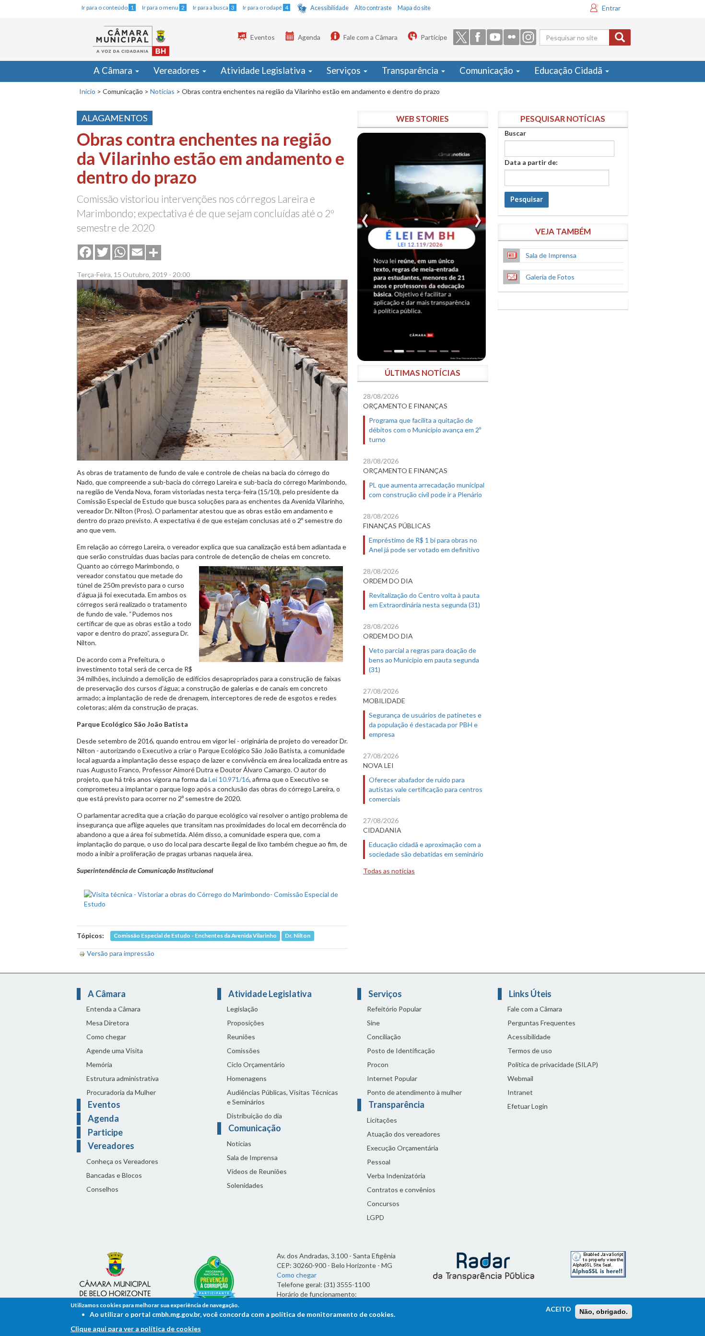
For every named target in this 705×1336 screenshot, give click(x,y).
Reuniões (241, 1037)
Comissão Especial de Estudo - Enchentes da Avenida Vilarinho (195, 936)
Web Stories (422, 119)
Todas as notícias (389, 871)
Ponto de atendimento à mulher (414, 1092)
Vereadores (177, 70)
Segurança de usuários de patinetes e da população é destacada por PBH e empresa (425, 724)
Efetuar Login (527, 1106)
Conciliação (384, 1037)
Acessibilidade (329, 8)
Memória (99, 1064)
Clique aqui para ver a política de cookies (135, 1328)
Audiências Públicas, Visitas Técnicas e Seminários (282, 1097)
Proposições (245, 1023)
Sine (373, 1023)
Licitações (382, 1120)
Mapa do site (414, 8)
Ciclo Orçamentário (256, 1064)
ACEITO (558, 1309)
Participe (434, 37)
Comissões (243, 1050)
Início (87, 91)
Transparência (411, 70)
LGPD (375, 1217)
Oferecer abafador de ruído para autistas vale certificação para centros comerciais (425, 789)
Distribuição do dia (254, 1116)
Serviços (345, 70)
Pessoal (378, 1162)
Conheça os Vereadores (122, 1161)
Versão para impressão (120, 953)
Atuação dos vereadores (403, 1134)
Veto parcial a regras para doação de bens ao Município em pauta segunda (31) (424, 660)
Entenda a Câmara (113, 1009)
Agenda (309, 37)
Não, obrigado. (603, 1311)
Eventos (262, 37)
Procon (377, 1064)
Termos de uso (529, 1050)
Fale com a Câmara (370, 37)
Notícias (162, 91)
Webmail (520, 1078)
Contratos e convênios (401, 1189)
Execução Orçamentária (402, 1148)
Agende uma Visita (114, 1050)
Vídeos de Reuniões (257, 1171)
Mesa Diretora (107, 1023)
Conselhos (102, 1189)
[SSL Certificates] (598, 1263)
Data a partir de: (531, 162)
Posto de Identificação (401, 1050)
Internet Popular (392, 1078)
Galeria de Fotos (550, 277)
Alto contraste (373, 8)
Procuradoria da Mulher (121, 1092)
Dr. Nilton (297, 936)
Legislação (242, 1009)
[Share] (153, 251)
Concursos (383, 1203)
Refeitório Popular (394, 1009)
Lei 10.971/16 (229, 779)
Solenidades (245, 1185)
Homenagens (247, 1078)
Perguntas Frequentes (541, 1023)
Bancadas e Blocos (114, 1175)
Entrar (611, 8)
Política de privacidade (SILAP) (552, 1064)
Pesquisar (526, 199)
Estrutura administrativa (122, 1078)
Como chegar (106, 1037)
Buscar (515, 133)
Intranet (520, 1092)
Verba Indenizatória (396, 1176)
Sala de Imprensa (551, 255)
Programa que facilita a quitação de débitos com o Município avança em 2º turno (425, 429)
